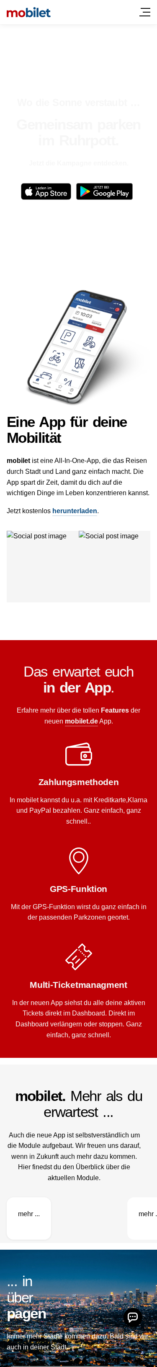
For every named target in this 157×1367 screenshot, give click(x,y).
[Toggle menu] (144, 12)
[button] (133, 1317)
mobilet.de (81, 721)
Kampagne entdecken (92, 163)
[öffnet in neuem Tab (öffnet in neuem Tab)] (46, 191)
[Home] (29, 12)
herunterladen (74, 510)
